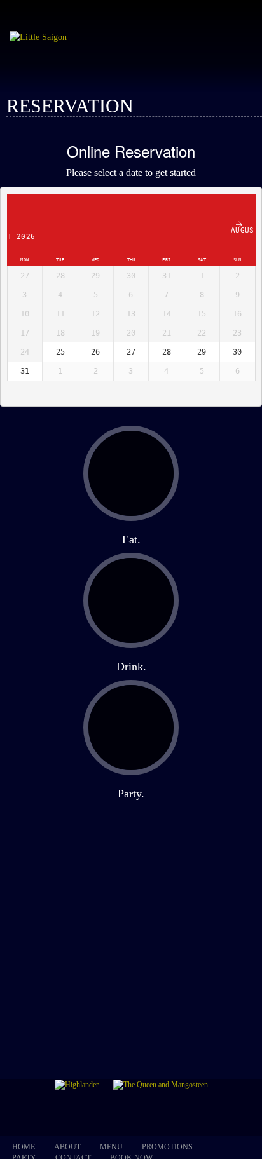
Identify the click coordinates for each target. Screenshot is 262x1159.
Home (23, 1146)
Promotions (167, 1146)
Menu (111, 1146)
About (67, 1146)
